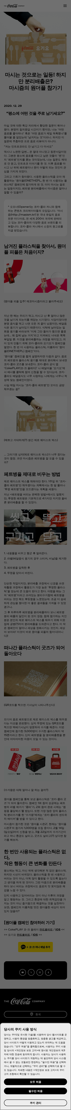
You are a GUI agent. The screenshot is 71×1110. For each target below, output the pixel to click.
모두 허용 (35, 1081)
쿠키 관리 (35, 1102)
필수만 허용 (36, 1090)
